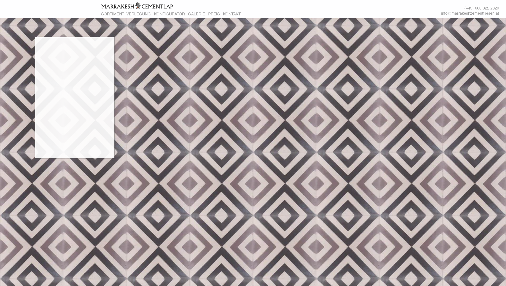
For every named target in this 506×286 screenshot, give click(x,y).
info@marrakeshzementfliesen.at (470, 13)
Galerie (196, 14)
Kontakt (232, 14)
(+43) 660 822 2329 (481, 8)
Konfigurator (169, 14)
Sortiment (112, 14)
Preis (214, 14)
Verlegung (138, 14)
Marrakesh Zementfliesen (137, 5)
